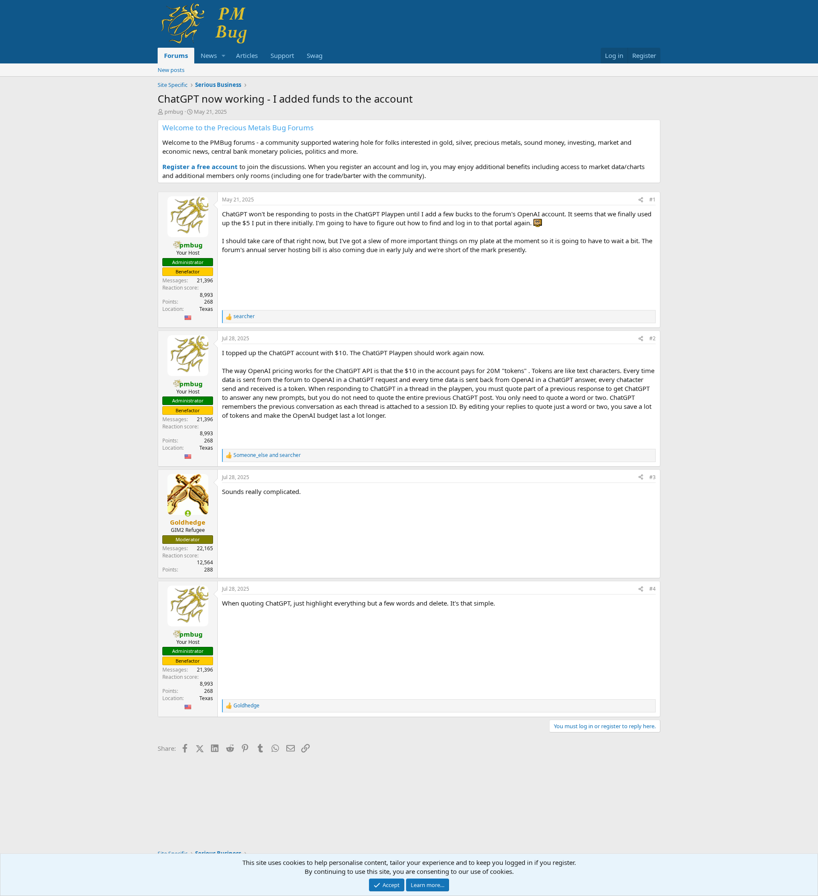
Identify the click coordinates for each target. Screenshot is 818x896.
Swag (315, 55)
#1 (652, 199)
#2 (652, 338)
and (267, 455)
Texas (206, 309)
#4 (652, 588)
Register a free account (200, 166)
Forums (176, 55)
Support (282, 55)
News (209, 55)
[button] (224, 55)
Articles (247, 55)
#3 (652, 477)
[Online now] (188, 513)
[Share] (640, 200)
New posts (171, 70)
